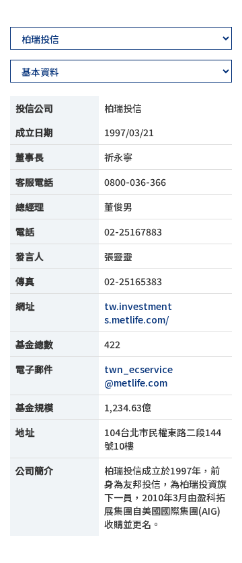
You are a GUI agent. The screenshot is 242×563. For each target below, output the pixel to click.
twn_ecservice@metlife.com (138, 375)
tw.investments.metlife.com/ (138, 312)
